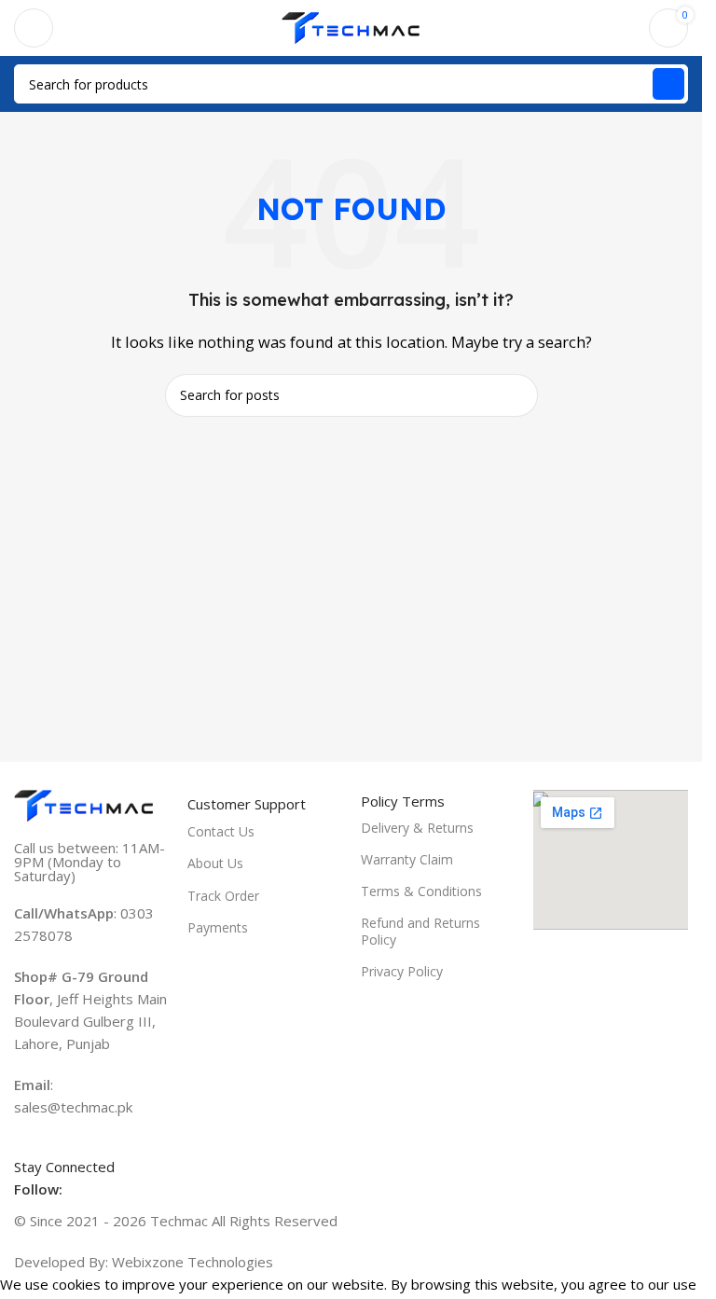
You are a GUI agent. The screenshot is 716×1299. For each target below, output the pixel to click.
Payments (217, 927)
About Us (215, 863)
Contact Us (221, 831)
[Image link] (84, 804)
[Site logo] (351, 26)
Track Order (223, 896)
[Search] (668, 84)
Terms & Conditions (421, 891)
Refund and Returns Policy (420, 931)
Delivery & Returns (417, 827)
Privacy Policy (402, 971)
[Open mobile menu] (33, 28)
